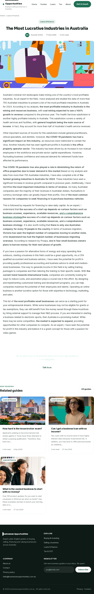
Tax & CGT (48, 551)
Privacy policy (9, 572)
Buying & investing (51, 538)
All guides (86, 389)
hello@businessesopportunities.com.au (19, 576)
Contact (6, 568)
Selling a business (51, 542)
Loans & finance (50, 547)
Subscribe (83, 569)
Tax (60, 4)
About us (6, 563)
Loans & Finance (12, 16)
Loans (52, 4)
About (68, 4)
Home (34, 4)
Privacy (80, 589)
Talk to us (47, 367)
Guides (43, 4)
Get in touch (82, 4)
